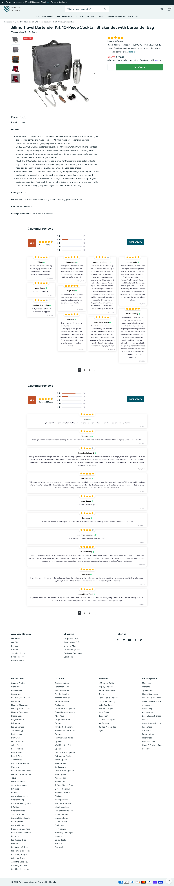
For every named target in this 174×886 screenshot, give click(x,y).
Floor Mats (147, 738)
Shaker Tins (60, 781)
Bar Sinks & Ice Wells (151, 698)
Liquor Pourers (17, 741)
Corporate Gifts (71, 638)
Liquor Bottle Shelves (108, 698)
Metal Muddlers (62, 807)
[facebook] (135, 640)
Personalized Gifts (72, 642)
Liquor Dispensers (150, 694)
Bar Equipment (149, 678)
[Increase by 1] (114, 65)
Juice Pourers (17, 745)
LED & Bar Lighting (106, 701)
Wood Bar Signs (105, 708)
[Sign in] (162, 9)
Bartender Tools (62, 687)
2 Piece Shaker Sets (64, 785)
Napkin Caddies (18, 781)
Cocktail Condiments (20, 818)
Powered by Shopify (47, 882)
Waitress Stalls (148, 741)
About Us (133, 16)
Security (145, 749)
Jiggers (58, 836)
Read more (133, 52)
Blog (100, 16)
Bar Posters (103, 723)
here (49, 2)
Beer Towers (16, 752)
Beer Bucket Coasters (21, 832)
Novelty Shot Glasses (20, 708)
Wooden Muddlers (63, 803)
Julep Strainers (61, 814)
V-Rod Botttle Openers (65, 708)
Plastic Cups (16, 716)
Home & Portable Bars (152, 745)
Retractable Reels (63, 756)
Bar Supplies (17, 678)
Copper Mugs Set (72, 649)
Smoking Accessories (20, 869)
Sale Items (68, 657)
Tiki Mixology (17, 730)
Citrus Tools (60, 840)
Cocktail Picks (17, 825)
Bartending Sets (62, 683)
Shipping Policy (18, 653)
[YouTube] (129, 640)
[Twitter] (141, 640)
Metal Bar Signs (105, 705)
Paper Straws (17, 822)
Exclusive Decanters (73, 653)
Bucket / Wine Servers (21, 770)
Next (66, 2)
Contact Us (16, 649)
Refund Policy (17, 657)
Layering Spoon (62, 818)
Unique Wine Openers (64, 770)
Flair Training (60, 829)
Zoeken (105, 9)
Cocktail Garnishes (19, 796)
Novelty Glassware (19, 705)
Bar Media (59, 847)
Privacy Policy (17, 660)
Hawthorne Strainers (64, 811)
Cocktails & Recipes (115, 16)
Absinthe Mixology (19, 862)
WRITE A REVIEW (135, 242)
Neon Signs (103, 712)
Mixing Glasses (61, 800)
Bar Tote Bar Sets (63, 690)
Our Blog (15, 642)
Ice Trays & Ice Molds (20, 851)
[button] (2, 2)
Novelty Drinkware (19, 712)
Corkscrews (60, 767)
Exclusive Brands (45, 16)
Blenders (146, 687)
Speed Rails (147, 690)
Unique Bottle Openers (65, 752)
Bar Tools (59, 678)
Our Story (15, 638)
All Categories (64, 16)
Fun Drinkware (17, 727)
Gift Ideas (79, 16)
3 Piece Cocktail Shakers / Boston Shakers (62, 792)
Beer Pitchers (17, 749)
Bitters (14, 792)
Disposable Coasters (20, 829)
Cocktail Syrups (18, 800)
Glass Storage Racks (151, 723)
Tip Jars (58, 843)
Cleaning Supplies (19, 865)
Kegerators (147, 727)
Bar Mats (15, 836)
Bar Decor (103, 678)
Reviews (91, 16)
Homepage (8, 22)
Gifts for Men (70, 646)
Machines (146, 683)
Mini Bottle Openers (64, 727)
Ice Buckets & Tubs (19, 847)
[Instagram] (118, 640)
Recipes (14, 646)
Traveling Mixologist (64, 832)
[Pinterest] (124, 640)
